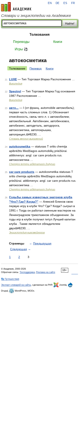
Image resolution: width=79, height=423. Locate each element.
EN (50, 3)
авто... (14, 107)
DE (57, 3)
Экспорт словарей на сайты (16, 285)
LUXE (13, 79)
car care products (21, 171)
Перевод (35, 68)
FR (73, 3)
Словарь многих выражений (26, 138)
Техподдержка (27, 272)
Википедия (15, 83)
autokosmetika (19, 146)
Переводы (21, 42)
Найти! (69, 23)
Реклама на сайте (45, 272)
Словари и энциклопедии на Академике (36, 16)
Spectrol (15, 91)
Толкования (39, 34)
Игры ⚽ (21, 49)
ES (65, 3)
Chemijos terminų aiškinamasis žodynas (32, 164)
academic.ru (16, 6)
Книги (57, 42)
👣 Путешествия (10, 279)
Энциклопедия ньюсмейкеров (27, 232)
